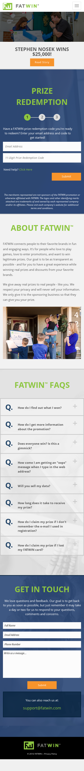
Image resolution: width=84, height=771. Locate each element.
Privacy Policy (50, 753)
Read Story (42, 62)
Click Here (25, 169)
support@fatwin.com (42, 708)
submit (66, 176)
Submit (42, 685)
